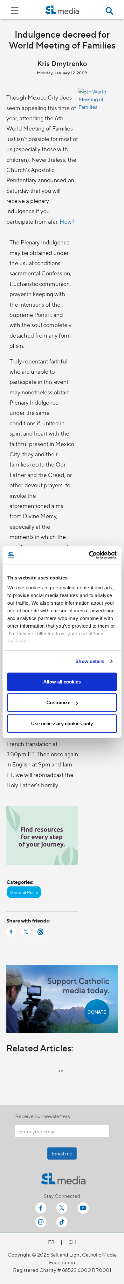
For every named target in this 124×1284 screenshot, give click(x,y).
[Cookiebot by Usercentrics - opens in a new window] (89, 555)
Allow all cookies (62, 681)
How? (67, 221)
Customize (58, 702)
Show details (89, 661)
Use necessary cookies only (62, 723)
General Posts (24, 892)
